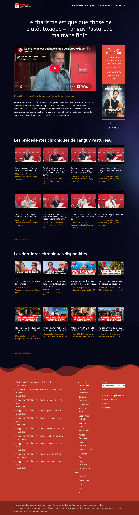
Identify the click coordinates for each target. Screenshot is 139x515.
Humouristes (104, 5)
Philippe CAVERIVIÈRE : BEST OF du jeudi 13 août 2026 (40, 454)
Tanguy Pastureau (66, 96)
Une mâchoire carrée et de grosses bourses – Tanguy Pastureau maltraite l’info (54, 216)
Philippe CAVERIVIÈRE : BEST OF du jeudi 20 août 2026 (110, 282)
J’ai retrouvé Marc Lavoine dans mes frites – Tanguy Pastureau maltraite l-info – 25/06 (55, 171)
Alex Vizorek (83, 385)
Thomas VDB (84, 468)
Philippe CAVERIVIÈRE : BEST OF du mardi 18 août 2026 (55, 329)
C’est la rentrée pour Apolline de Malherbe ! (27, 282)
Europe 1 (82, 476)
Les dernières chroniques (82, 5)
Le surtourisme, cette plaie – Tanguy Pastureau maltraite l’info (83, 216)
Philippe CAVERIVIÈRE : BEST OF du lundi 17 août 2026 (83, 329)
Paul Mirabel (83, 430)
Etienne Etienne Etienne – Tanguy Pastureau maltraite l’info (110, 170)
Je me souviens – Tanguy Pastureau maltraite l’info (26, 169)
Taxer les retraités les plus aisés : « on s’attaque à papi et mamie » (55, 283)
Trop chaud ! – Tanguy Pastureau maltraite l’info (26, 215)
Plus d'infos (113, 125)
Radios (119, 5)
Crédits (107, 407)
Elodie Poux (83, 404)
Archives (105, 382)
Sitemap (107, 403)
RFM (80, 484)
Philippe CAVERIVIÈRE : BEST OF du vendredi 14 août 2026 (111, 329)
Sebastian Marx (85, 449)
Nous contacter (111, 399)
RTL (94, 290)
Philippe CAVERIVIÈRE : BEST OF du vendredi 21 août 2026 (83, 282)
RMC (16, 292)
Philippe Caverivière (78, 290)
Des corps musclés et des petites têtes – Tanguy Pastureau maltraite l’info (82, 170)
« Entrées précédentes (23, 239)
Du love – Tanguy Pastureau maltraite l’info (110, 215)
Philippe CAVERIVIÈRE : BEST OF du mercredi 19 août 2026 (27, 330)
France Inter (32, 96)
